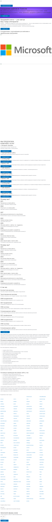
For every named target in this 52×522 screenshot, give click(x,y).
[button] (7, 6)
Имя (1, 516)
